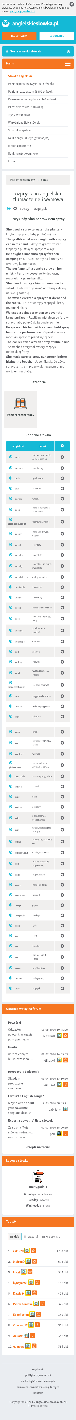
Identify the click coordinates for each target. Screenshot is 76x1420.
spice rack (19, 706)
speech (18, 608)
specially (18, 566)
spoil (17, 864)
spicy (17, 717)
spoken (18, 885)
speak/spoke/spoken (17, 524)
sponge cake (20, 915)
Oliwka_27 (20, 1325)
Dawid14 (19, 1293)
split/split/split (21, 853)
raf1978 (18, 1251)
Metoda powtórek (19, 146)
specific (18, 597)
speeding (18, 630)
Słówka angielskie (20, 76)
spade (17, 478)
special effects (21, 577)
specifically (20, 587)
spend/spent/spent (16, 687)
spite (17, 818)
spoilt (17, 875)
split (17, 830)
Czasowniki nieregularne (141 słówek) (33, 99)
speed (17, 619)
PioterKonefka (23, 1304)
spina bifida (20, 776)
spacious (18, 468)
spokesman (20, 895)
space (17, 457)
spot (16, 946)
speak (17, 510)
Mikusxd (49, 1061)
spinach (18, 786)
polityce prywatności (22, 11)
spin (16, 743)
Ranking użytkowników (23, 153)
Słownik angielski (19, 130)
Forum (12, 161)
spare (17, 488)
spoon (17, 926)
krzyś (17, 1272)
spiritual (18, 807)
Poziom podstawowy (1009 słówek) (31, 84)
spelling (18, 662)
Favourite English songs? (26, 1096)
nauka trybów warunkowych (38, 1381)
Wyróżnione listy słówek (24, 122)
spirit (17, 797)
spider (17, 732)
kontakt (38, 1393)
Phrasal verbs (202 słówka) (25, 107)
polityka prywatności (38, 1375)
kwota (12, 1047)
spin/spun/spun (15, 767)
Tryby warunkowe (19, 115)
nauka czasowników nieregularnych (38, 1387)
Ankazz (18, 1336)
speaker (18, 534)
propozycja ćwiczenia (23, 1072)
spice (17, 696)
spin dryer (19, 754)
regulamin (38, 1369)
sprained (18, 978)
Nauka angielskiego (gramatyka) (28, 138)
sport (17, 936)
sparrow (18, 499)
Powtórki (14, 1023)
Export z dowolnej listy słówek (30, 1121)
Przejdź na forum (38, 1147)
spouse (18, 968)
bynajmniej (20, 1283)
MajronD (49, 1036)
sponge (18, 905)
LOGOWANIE (56, 36)
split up (18, 842)
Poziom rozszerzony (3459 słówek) (31, 91)
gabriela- (55, 1110)
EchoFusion (21, 1315)
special (18, 545)
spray (17, 988)
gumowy (18, 1346)
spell (17, 652)
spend (17, 673)
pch (52, 1134)
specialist (19, 555)
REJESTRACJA (19, 36)
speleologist (20, 641)
